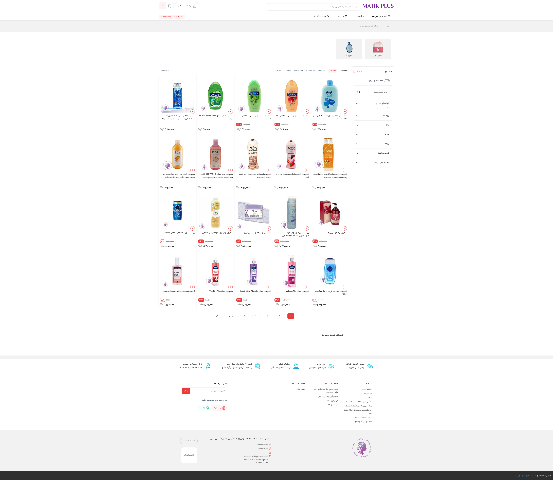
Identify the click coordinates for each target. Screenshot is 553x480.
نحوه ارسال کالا (333, 404)
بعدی (231, 315)
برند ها (358, 16)
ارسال (186, 390)
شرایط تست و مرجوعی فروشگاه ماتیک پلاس (358, 412)
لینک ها (341, 16)
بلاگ (370, 397)
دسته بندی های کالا (379, 16)
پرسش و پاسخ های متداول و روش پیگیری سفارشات (326, 391)
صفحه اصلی (367, 389)
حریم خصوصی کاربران (363, 417)
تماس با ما (368, 393)
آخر (217, 315)
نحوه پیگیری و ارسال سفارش (328, 396)
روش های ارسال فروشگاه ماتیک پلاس (358, 406)
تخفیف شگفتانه (320, 16)
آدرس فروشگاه (332, 400)
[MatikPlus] (378, 5)
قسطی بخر (301, 389)
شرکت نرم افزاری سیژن (525, 475)
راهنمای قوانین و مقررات (363, 421)
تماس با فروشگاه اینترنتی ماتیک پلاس (358, 401)
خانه (387, 26)
